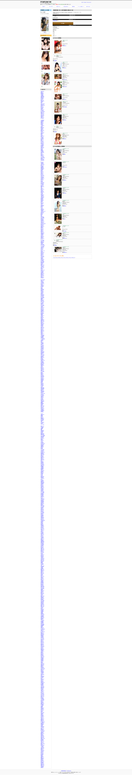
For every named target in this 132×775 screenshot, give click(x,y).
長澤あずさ (42, 209)
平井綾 (42, 101)
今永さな (42, 673)
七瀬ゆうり (42, 315)
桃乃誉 (42, 448)
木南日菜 (42, 489)
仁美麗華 (42, 683)
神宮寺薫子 (42, 501)
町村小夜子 (42, 476)
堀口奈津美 (42, 159)
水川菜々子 (42, 220)
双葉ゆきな (42, 723)
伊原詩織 (42, 442)
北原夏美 (42, 166)
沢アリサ (42, 228)
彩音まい (42, 173)
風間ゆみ (42, 229)
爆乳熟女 (73, 6)
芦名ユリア (42, 576)
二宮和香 (42, 672)
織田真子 (42, 313)
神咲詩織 (42, 167)
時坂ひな (64, 67)
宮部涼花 (42, 451)
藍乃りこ (42, 171)
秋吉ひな (42, 329)
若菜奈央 (42, 635)
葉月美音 (42, 762)
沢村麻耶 (55, 60)
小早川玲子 (42, 727)
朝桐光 (42, 298)
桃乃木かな (42, 637)
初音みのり (42, 115)
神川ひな (42, 752)
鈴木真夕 (42, 511)
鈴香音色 (42, 150)
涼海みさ (42, 647)
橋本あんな (42, 733)
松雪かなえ (42, 736)
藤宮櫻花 (42, 599)
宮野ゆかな (42, 590)
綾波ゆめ (42, 561)
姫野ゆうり (42, 320)
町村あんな (42, 496)
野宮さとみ (42, 408)
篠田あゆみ (42, 434)
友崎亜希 (42, 337)
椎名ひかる (42, 357)
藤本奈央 (42, 527)
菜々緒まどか (43, 631)
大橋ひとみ (42, 414)
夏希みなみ (42, 505)
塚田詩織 (42, 379)
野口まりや (42, 595)
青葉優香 (42, 466)
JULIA (42, 204)
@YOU (42, 441)
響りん (42, 214)
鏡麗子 (42, 372)
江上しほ (42, 552)
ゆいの (42, 497)
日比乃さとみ (43, 668)
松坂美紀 (42, 724)
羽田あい (42, 293)
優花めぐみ (42, 226)
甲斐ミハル (42, 765)
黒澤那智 (42, 704)
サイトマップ (89, 2)
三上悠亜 (42, 705)
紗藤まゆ (42, 384)
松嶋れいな (42, 113)
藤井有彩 (42, 584)
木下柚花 (42, 110)
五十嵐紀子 (42, 464)
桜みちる (42, 546)
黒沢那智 (42, 303)
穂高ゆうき (42, 550)
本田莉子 (42, 420)
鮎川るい (42, 174)
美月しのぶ (42, 425)
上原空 (42, 126)
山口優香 (42, 722)
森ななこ (42, 165)
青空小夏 (42, 179)
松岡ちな (42, 484)
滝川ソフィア (43, 250)
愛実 (41, 429)
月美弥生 (42, 689)
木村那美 (55, 131)
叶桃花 (42, 108)
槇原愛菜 (42, 568)
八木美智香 (65, 106)
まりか (42, 413)
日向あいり (42, 716)
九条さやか (42, 686)
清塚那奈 (42, 708)
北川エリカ (42, 354)
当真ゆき (42, 324)
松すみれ (42, 219)
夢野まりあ (42, 327)
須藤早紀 (42, 732)
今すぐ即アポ (51, 6)
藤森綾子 (42, 356)
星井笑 (42, 651)
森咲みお (42, 503)
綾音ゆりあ (42, 273)
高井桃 (42, 316)
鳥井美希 (42, 760)
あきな (42, 180)
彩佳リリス (42, 265)
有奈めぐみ (42, 669)
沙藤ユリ (42, 230)
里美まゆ (42, 641)
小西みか (42, 557)
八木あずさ (42, 450)
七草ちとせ (42, 470)
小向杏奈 (42, 532)
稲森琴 (42, 314)
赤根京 (42, 522)
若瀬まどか (42, 457)
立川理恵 (42, 347)
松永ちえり (42, 387)
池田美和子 (42, 362)
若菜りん (42, 458)
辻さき (42, 207)
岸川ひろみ (42, 444)
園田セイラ (42, 596)
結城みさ (42, 237)
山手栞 (42, 475)
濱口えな (42, 717)
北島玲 (42, 366)
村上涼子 (42, 162)
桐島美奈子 (42, 687)
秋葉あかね (42, 649)
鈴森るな (42, 654)
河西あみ (42, 591)
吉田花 (42, 574)
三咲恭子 (42, 285)
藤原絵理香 (42, 433)
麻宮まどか (42, 487)
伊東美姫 (42, 93)
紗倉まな (42, 123)
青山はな (42, 648)
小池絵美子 (42, 401)
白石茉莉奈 (42, 352)
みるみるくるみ (43, 223)
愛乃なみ (42, 253)
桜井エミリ (42, 189)
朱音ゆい (42, 322)
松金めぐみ (42, 218)
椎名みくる (42, 351)
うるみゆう (42, 144)
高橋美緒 (42, 437)
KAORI (42, 249)
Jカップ (65, 257)
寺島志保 (42, 394)
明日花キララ (43, 105)
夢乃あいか (42, 294)
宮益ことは (42, 645)
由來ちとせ (42, 741)
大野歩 (42, 243)
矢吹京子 (42, 397)
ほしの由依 (42, 240)
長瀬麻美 (42, 471)
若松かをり (42, 454)
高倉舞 (42, 381)
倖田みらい (42, 194)
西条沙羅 (42, 524)
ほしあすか (42, 395)
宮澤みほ (42, 411)
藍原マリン (42, 608)
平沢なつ (42, 680)
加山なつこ (42, 510)
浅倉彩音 (42, 342)
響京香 (42, 755)
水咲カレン (42, 221)
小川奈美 (42, 137)
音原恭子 (42, 513)
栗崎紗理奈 (42, 319)
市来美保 (42, 486)
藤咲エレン (42, 757)
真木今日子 (42, 275)
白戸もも (42, 308)
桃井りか (42, 592)
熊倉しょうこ (43, 743)
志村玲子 (42, 508)
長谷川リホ (42, 334)
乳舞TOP (43, 6)
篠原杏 (42, 288)
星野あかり (42, 330)
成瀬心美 (42, 254)
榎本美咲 (42, 740)
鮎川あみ (42, 296)
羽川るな (42, 753)
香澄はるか (42, 602)
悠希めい (42, 374)
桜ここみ (42, 202)
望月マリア (42, 617)
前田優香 (42, 145)
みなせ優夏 (42, 217)
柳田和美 (42, 644)
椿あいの (42, 632)
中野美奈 (42, 383)
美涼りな (42, 701)
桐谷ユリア (42, 186)
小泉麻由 (42, 427)
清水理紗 (42, 754)
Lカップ (71, 257)
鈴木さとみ (42, 164)
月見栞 (42, 333)
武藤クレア (42, 117)
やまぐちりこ (43, 103)
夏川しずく (42, 112)
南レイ (42, 460)
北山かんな (65, 79)
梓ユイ (42, 479)
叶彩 (41, 187)
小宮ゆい (42, 691)
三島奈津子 (42, 699)
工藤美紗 (42, 580)
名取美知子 (42, 517)
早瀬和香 (42, 659)
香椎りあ (42, 627)
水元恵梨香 (42, 624)
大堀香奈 (42, 282)
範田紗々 (42, 148)
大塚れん (42, 535)
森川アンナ (42, 761)
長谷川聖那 (42, 244)
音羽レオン (42, 309)
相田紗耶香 (42, 388)
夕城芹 (42, 594)
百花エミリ (42, 232)
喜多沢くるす (43, 157)
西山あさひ (42, 519)
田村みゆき (42, 376)
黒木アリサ (42, 130)
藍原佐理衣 (42, 676)
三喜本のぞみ (43, 520)
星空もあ (42, 555)
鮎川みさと (42, 183)
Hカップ (60, 257)
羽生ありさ (42, 707)
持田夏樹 (42, 310)
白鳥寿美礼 (42, 295)
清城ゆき (42, 767)
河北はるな (42, 695)
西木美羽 (42, 507)
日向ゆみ (42, 407)
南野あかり (42, 236)
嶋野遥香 (42, 566)
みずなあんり (43, 338)
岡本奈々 (42, 700)
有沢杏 (42, 553)
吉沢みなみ (42, 307)
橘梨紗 (64, 154)
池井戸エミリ (43, 682)
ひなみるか (42, 528)
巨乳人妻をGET (66, 6)
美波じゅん (42, 267)
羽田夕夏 (42, 348)
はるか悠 (42, 326)
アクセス (85, 2)
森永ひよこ (42, 224)
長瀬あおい (65, 252)
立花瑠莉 (42, 677)
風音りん (42, 619)
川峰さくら (42, 690)
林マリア (42, 536)
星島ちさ (42, 216)
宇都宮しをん (43, 360)
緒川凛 (42, 447)
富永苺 (42, 358)
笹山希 (42, 423)
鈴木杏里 (42, 98)
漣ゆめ (42, 201)
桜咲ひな (42, 666)
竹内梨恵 (42, 715)
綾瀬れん (42, 274)
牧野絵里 (42, 477)
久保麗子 (42, 409)
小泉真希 (42, 291)
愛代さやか (42, 642)
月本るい (42, 630)
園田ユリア (42, 569)
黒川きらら (42, 109)
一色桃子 (42, 746)
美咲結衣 (42, 500)
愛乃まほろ (42, 634)
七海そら (42, 440)
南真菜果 (42, 625)
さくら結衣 (42, 371)
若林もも (42, 455)
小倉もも (42, 208)
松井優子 (42, 521)
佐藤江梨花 (42, 96)
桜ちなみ (42, 583)
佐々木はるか (43, 111)
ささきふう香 (43, 393)
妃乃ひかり (42, 312)
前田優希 (42, 169)
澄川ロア (42, 531)
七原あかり (42, 554)
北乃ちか (42, 235)
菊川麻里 (42, 684)
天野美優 (42, 766)
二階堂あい (42, 266)
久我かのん (42, 526)
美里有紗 (42, 380)
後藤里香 (42, 758)
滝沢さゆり (42, 289)
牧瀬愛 (42, 589)
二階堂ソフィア (43, 211)
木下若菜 (42, 271)
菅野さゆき (42, 152)
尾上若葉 (42, 336)
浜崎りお (42, 116)
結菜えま (42, 640)
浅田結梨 (42, 601)
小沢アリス (42, 132)
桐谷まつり (42, 696)
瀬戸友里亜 (42, 586)
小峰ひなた (42, 196)
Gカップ (57, 257)
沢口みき (42, 377)
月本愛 (42, 725)
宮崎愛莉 (42, 540)
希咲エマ (42, 439)
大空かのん (42, 114)
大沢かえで (42, 176)
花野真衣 (55, 245)
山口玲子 (42, 225)
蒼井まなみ (42, 405)
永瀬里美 (42, 611)
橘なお (42, 206)
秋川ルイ (42, 514)
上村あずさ (42, 247)
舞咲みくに (42, 299)
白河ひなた (42, 205)
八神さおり (42, 750)
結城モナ (64, 45)
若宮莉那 (42, 462)
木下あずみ (42, 355)
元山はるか (42, 305)
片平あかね (42, 499)
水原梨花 (42, 609)
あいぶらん (42, 438)
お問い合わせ (88, 6)
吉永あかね (42, 252)
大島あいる (42, 233)
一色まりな (42, 478)
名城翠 (42, 612)
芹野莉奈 (42, 702)
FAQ (82, 2)
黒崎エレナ (42, 400)
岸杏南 (42, 706)
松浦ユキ (42, 392)
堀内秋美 (42, 533)
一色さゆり (42, 747)
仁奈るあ (42, 578)
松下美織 (42, 698)
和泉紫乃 (42, 581)
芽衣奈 (42, 332)
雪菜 (41, 421)
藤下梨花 (42, 286)
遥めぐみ (42, 367)
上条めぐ (42, 234)
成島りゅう (42, 331)
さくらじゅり (43, 245)
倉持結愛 (42, 494)
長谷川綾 (42, 480)
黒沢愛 (42, 124)
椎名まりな (42, 363)
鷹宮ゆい (42, 734)
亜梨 (41, 134)
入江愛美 (42, 343)
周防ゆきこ (42, 97)
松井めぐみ (42, 284)
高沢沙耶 (42, 300)
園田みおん (42, 593)
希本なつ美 (42, 301)
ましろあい (42, 638)
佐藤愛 (42, 428)
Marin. (42, 287)
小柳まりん (42, 197)
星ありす (42, 141)
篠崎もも (42, 719)
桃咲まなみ (42, 323)
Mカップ (73, 257)
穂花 (41, 102)
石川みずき (42, 491)
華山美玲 (42, 456)
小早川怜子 (42, 256)
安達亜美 (42, 660)
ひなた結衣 (42, 449)
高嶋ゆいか (42, 570)
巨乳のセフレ (58, 6)
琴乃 (41, 341)
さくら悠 (42, 302)
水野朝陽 (42, 467)
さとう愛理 (42, 492)
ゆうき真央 (42, 261)
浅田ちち (42, 172)
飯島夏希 (42, 468)
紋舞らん (42, 129)
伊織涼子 (42, 258)
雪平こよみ (42, 712)
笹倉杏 (42, 662)
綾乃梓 (42, 432)
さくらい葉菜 (43, 435)
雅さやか (42, 485)
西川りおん (42, 560)
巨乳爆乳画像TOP (63, 770)
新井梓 (42, 626)
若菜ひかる (42, 104)
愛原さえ (42, 92)
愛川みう (42, 136)
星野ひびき (42, 542)
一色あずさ (42, 125)
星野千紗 (42, 446)
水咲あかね (42, 498)
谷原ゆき (42, 679)
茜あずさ (42, 373)
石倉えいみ (42, 465)
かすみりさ (42, 160)
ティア (42, 239)
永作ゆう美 (42, 745)
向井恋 (42, 263)
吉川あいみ (42, 259)
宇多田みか (42, 667)
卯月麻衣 (42, 143)
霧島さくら (42, 529)
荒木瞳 (42, 251)
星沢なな (42, 328)
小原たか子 (42, 731)
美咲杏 (42, 711)
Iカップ (63, 257)
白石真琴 (42, 658)
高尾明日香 (42, 541)
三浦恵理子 (42, 391)
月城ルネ (42, 292)
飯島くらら (42, 605)
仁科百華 (42, 151)
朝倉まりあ (42, 390)
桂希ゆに (42, 665)
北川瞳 (42, 192)
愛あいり (42, 140)
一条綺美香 (42, 335)
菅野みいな (42, 168)
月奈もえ (42, 281)
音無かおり (42, 365)
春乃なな (42, 653)
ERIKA (42, 190)
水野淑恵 (42, 525)
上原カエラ (42, 91)
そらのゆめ (42, 246)
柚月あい (42, 504)
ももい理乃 (42, 506)
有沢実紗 (42, 543)
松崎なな (42, 469)
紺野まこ (42, 538)
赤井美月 (42, 277)
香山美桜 (42, 493)
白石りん (42, 710)
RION (41, 675)
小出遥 (42, 193)
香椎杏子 (42, 473)
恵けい (42, 153)
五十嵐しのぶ (43, 443)
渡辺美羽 (42, 461)
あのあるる (42, 182)
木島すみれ (42, 588)
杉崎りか (42, 714)
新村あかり (42, 726)
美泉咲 (42, 416)
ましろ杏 (42, 118)
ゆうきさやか (43, 279)
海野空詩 (42, 652)
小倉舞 (42, 567)
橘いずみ (42, 349)
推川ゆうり (42, 709)
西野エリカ (42, 703)
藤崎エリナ (42, 370)
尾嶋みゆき (42, 764)
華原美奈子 (42, 616)
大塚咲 (42, 306)
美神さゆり (42, 430)
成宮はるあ (42, 604)
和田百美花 (42, 453)
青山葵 (42, 257)
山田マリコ (42, 280)
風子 (41, 215)
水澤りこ (42, 661)
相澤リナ (42, 106)
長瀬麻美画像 (55, 20)
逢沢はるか (42, 559)
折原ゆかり (42, 378)
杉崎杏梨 (42, 483)
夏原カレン (65, 238)
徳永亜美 (42, 610)
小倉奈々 (42, 94)
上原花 (42, 386)
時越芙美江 (42, 418)
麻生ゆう (42, 759)
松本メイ (42, 268)
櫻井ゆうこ (42, 155)
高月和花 (42, 399)
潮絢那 (42, 562)
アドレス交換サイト (81, 6)
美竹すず (42, 518)
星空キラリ (42, 628)
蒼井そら (42, 158)
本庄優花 (42, 621)
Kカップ (68, 257)
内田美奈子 (42, 482)
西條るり (42, 122)
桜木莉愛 (42, 199)
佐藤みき (42, 203)
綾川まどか (42, 623)
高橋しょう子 (43, 738)
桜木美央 (42, 655)
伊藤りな (42, 571)
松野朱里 (42, 729)
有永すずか (42, 175)
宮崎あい (42, 200)
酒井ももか (42, 549)
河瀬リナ (42, 188)
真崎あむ (42, 133)
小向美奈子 (42, 422)
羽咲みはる (42, 674)
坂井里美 (42, 603)
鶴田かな (42, 185)
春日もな (42, 472)
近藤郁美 (42, 613)
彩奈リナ (42, 670)
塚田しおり (42, 728)
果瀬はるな (42, 748)
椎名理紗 (42, 364)
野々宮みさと (43, 730)
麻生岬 (42, 181)
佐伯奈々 (42, 350)
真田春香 (42, 325)
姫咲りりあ (42, 321)
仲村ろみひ (42, 147)
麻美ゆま (64, 138)
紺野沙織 (42, 556)
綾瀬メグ (42, 344)
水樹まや (42, 688)
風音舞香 (42, 618)
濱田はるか (42, 737)
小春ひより (42, 718)
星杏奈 (42, 404)
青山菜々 (42, 146)
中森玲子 (64, 180)
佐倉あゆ (42, 713)
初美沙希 (42, 242)
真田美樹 (42, 739)
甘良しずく (42, 534)
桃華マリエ (42, 264)
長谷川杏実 (42, 436)
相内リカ (42, 139)
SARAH (42, 398)
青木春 (42, 178)
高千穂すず (65, 86)
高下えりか (42, 694)
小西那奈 (42, 95)
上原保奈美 (42, 120)
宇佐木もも (42, 614)
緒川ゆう (64, 99)
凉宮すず (42, 607)
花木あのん (42, 212)
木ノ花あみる (43, 721)
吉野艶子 (42, 272)
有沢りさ (42, 426)
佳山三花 (42, 317)
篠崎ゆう (42, 577)
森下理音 (42, 359)
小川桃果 (42, 564)
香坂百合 (42, 681)
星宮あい (42, 340)
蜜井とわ (42, 575)
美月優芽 (42, 260)
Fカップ (54, 257)
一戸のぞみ (42, 620)
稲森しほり (42, 548)
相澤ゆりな (42, 639)
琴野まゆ (42, 369)
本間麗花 (42, 597)
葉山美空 (42, 547)
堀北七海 (42, 463)
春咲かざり (42, 539)
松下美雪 (42, 385)
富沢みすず (42, 656)
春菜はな (42, 121)
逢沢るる (42, 573)
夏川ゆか (42, 585)
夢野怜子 (42, 353)
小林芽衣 (42, 195)
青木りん (42, 154)
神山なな (42, 697)
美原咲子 (42, 490)
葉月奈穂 (42, 138)
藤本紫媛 (42, 582)
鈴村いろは (42, 606)
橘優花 (42, 415)
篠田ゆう (42, 227)
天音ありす (42, 663)
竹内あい (42, 99)
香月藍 (42, 131)
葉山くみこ (42, 406)
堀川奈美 (42, 545)
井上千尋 (42, 419)
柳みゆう (42, 744)
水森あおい (42, 222)
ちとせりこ (42, 345)
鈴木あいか (42, 238)
